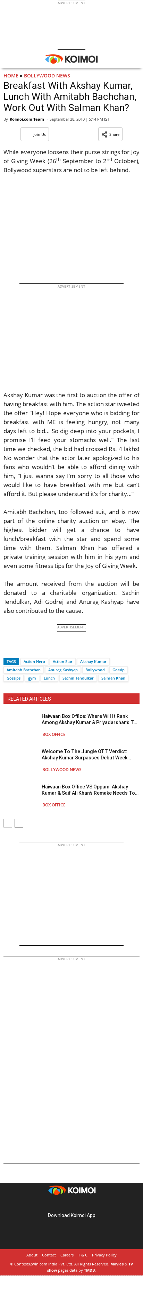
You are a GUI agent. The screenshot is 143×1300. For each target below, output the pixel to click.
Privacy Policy (104, 1254)
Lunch (49, 678)
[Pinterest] (71, 1204)
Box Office (54, 734)
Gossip (118, 669)
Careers (67, 1254)
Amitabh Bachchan (24, 669)
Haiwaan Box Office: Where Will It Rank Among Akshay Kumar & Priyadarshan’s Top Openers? (91, 719)
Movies (117, 1263)
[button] (110, 134)
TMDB (89, 1270)
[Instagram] (62, 1204)
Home (10, 75)
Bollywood (95, 669)
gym (32, 678)
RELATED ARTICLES (29, 699)
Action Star (63, 661)
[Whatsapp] (32, 649)
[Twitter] (20, 649)
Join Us (39, 134)
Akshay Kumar (93, 661)
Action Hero (34, 661)
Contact (49, 1254)
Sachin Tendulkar (78, 678)
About (31, 1254)
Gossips (13, 678)
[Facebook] (8, 649)
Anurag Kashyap (63, 669)
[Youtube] (91, 1204)
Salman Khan (113, 678)
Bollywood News (47, 75)
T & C (82, 1254)
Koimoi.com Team (27, 119)
